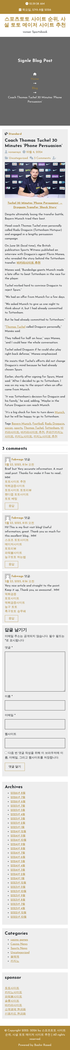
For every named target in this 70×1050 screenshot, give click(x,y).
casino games (19, 939)
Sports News (19, 948)
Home (35, 79)
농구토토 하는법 (15, 557)
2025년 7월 (18, 806)
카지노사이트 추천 (45, 436)
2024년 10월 (18, 840)
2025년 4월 (18, 814)
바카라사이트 (13, 1005)
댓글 (9, 647)
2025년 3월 (18, 818)
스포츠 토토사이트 (17, 540)
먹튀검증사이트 (15, 486)
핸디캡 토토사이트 (17, 494)
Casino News (19, 944)
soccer (9, 428)
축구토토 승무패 (15, 611)
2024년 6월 (18, 857)
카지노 (15, 961)
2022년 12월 (18, 912)
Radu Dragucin (54, 423)
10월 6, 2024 (34, 152)
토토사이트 (12, 598)
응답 (11, 506)
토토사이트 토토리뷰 (18, 490)
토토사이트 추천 (15, 481)
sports (18, 428)
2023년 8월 (18, 900)
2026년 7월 (18, 797)
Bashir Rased (42, 1045)
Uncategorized (18, 158)
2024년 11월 (18, 835)
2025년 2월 (18, 823)
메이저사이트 (13, 544)
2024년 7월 (18, 853)
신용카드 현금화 (15, 1013)
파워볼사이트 (13, 553)
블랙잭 (15, 956)
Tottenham (52, 428)
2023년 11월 (18, 887)
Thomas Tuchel (15, 327)
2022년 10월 (19, 917)
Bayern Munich (21, 423)
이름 (9, 696)
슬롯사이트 (12, 1001)
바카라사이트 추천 (29, 262)
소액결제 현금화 (15, 1009)
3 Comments (42, 158)
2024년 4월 (18, 865)
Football (37, 423)
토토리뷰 (10, 548)
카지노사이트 (23, 436)
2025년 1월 (18, 827)
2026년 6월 (18, 801)
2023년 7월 (18, 904)
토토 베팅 (11, 498)
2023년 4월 (18, 908)
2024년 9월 (18, 844)
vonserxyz (14, 152)
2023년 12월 (18, 882)
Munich (59, 412)
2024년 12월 (18, 831)
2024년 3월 (18, 870)
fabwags (17, 459)
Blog (35, 88)
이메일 (10, 715)
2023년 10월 (18, 891)
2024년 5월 (18, 861)
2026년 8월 (18, 793)
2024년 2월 (18, 874)
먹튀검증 (10, 594)
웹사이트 (10, 734)
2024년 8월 (18, 848)
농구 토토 (11, 607)
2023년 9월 (18, 895)
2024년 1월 (18, 878)
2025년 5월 (18, 810)
